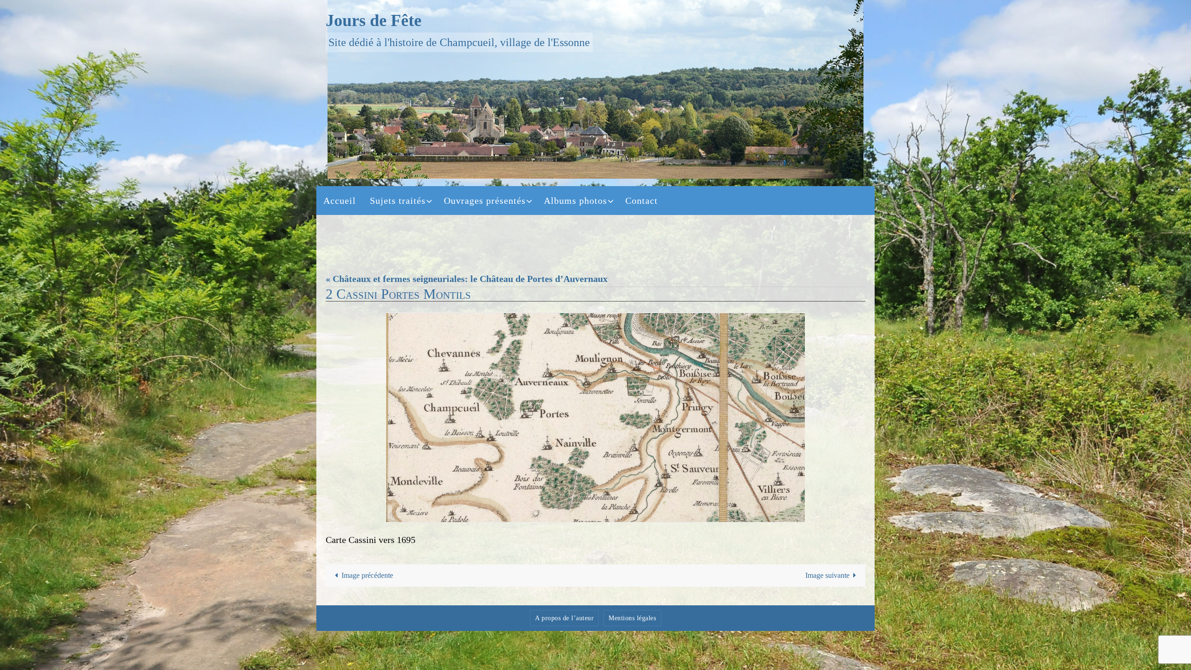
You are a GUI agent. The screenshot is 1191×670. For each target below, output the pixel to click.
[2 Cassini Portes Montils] (595, 417)
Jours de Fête (374, 20)
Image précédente (367, 575)
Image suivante (827, 575)
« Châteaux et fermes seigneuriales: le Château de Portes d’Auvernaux (467, 279)
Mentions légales (632, 618)
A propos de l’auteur (564, 618)
